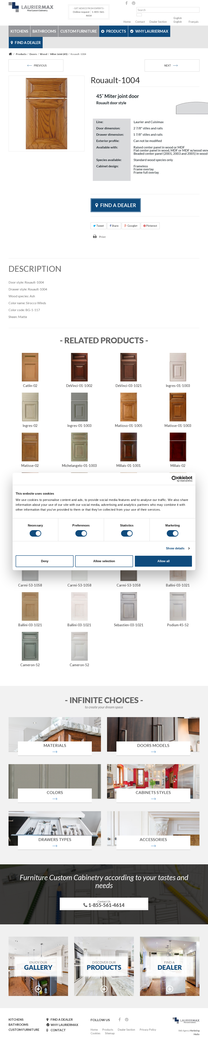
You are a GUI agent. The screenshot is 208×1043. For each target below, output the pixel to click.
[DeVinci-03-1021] (128, 366)
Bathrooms (44, 31)
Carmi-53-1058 (30, 585)
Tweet (100, 225)
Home (127, 21)
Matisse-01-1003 (178, 425)
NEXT (167, 65)
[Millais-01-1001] (128, 446)
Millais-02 (177, 465)
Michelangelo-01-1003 (79, 465)
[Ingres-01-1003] (178, 366)
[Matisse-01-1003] (178, 406)
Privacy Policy (148, 1029)
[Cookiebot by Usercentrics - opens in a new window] (174, 479)
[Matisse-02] (30, 446)
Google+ (132, 225)
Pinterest (151, 225)
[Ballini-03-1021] (30, 606)
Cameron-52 (30, 665)
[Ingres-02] (30, 406)
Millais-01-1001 (128, 465)
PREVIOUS (40, 65)
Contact (140, 21)
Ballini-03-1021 (178, 585)
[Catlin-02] (30, 366)
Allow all (163, 561)
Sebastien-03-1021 (128, 625)
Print (102, 236)
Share (114, 225)
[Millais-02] (178, 446)
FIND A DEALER (28, 42)
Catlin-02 (30, 385)
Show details (175, 548)
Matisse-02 (30, 465)
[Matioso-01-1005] (128, 406)
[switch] (81, 533)
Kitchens (19, 31)
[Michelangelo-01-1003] (79, 446)
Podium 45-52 (178, 625)
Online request (81, 11)
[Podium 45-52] (178, 606)
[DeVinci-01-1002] (79, 366)
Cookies (95, 1033)
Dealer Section (158, 21)
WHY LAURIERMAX (151, 31)
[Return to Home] (11, 54)
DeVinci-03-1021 (129, 385)
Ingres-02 (30, 425)
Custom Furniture (78, 31)
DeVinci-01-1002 (79, 385)
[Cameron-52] (30, 646)
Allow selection (104, 561)
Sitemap (110, 1033)
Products (116, 31)
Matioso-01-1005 (128, 425)
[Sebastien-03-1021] (128, 606)
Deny (44, 561)
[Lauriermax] (38, 7)
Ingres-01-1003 (178, 385)
